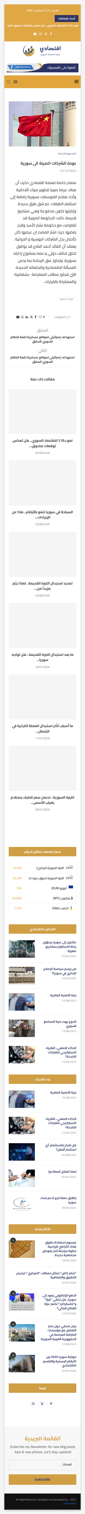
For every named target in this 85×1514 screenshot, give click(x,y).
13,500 (17, 868)
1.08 (19, 888)
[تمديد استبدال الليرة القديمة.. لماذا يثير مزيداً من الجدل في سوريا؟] (42, 554)
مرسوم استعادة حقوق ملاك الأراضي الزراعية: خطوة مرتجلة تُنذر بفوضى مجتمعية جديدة (59, 1248)
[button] (47, 18)
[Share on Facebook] (35, 317)
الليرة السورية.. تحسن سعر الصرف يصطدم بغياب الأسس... (42, 800)
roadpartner (70, 1503)
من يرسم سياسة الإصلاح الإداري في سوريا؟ (59, 971)
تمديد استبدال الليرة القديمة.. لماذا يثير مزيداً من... (42, 586)
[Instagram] (40, 33)
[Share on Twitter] (31, 317)
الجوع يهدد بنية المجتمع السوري (60, 1024)
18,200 (17, 878)
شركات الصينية (66, 299)
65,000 (17, 898)
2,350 (18, 908)
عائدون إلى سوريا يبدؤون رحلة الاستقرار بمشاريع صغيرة (59, 946)
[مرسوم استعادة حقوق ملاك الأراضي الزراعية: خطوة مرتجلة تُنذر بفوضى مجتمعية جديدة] (22, 1249)
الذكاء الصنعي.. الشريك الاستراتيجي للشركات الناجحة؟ (61, 1052)
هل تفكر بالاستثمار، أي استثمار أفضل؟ (60, 1147)
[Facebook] (51, 33)
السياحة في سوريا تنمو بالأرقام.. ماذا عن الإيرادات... (42, 514)
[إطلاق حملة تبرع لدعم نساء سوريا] (22, 1204)
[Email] (35, 33)
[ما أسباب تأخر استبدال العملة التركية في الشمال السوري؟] (42, 697)
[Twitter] (45, 33)
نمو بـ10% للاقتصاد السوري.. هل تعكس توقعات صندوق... (42, 443)
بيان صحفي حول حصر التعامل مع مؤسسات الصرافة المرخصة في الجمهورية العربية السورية (58, 1332)
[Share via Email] (17, 317)
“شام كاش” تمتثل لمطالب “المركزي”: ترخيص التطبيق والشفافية (46, 1275)
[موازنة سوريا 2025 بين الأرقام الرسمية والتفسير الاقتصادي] (22, 1363)
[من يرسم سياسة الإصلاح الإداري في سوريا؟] (22, 975)
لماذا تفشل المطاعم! (62, 1172)
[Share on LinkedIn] (27, 317)
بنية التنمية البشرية (63, 995)
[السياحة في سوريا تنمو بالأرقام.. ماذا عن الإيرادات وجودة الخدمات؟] (42, 483)
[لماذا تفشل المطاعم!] (22, 1178)
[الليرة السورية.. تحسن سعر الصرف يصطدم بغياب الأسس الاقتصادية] (42, 768)
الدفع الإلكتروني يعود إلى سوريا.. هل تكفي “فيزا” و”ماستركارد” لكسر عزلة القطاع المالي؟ (59, 1301)
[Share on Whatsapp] (22, 317)
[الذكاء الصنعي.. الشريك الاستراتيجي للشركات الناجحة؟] (22, 1054)
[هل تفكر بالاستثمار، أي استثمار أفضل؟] (22, 1152)
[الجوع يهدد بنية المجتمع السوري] (22, 1028)
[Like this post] (40, 317)
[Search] (9, 81)
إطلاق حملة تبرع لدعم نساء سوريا (58, 1200)
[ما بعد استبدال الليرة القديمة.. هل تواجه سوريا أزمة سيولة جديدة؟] (42, 625)
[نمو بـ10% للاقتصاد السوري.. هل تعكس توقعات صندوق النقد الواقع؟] (42, 411)
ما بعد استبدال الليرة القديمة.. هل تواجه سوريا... (43, 657)
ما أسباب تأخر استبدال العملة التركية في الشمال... (42, 728)
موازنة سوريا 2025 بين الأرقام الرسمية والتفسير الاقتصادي (59, 1361)
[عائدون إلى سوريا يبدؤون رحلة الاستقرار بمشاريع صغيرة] (22, 949)
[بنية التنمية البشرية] (22, 1002)
